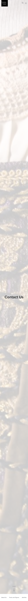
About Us (4, 597)
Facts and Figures (14, 597)
